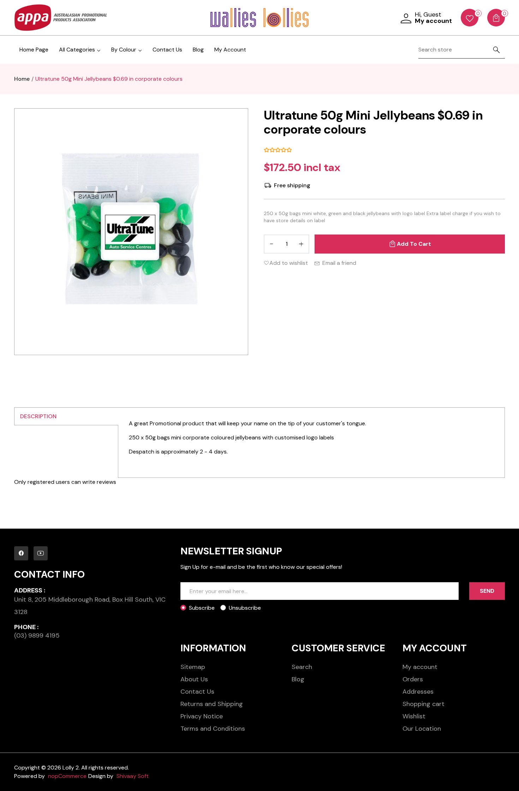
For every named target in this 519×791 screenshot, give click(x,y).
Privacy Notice (201, 716)
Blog (198, 49)
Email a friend (339, 263)
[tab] (66, 416)
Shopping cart (423, 704)
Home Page (33, 49)
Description (38, 416)
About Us (194, 679)
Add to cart (414, 244)
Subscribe (202, 607)
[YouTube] (41, 553)
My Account (230, 49)
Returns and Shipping (211, 704)
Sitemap (192, 667)
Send (487, 591)
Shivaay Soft (133, 776)
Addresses (418, 691)
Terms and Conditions (212, 728)
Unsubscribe (245, 607)
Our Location (421, 728)
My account (419, 667)
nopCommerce (67, 776)
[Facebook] (21, 553)
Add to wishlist (288, 263)
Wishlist (413, 716)
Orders (412, 679)
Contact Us (167, 49)
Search (302, 667)
